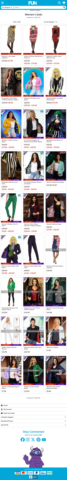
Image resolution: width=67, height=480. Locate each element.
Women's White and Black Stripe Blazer (54, 99)
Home (5, 405)
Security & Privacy (7, 421)
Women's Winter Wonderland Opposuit (33, 57)
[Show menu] (2, 3)
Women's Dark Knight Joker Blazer (10, 266)
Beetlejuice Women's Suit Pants (10, 183)
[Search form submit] (64, 7)
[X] (33, 440)
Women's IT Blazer (52, 347)
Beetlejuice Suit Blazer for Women (54, 141)
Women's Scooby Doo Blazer (55, 182)
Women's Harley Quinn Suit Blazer (32, 348)
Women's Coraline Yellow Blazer (10, 141)
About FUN (4, 425)
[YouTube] (44, 440)
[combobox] (38, 7)
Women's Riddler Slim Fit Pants (10, 224)
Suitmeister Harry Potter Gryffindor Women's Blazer (10, 99)
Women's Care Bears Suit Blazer (32, 99)
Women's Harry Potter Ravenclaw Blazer (53, 387)
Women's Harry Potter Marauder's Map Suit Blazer (32, 224)
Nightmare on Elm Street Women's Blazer (32, 308)
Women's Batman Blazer (54, 224)
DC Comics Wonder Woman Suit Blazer (32, 183)
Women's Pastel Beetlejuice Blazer (10, 387)
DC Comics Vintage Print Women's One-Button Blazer (33, 141)
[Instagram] (28, 440)
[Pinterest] (38, 440)
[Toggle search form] (59, 3)
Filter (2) (16, 22)
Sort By (49, 22)
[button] (64, 3)
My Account (7, 409)
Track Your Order (9, 413)
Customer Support (7, 417)
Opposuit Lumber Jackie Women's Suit (54, 57)
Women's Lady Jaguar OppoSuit (8, 57)
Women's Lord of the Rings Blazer (54, 308)
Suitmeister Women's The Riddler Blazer (10, 308)
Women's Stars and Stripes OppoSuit (54, 266)
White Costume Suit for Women (9, 348)
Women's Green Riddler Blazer (31, 387)
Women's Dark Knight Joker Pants (32, 266)
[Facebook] (23, 440)
